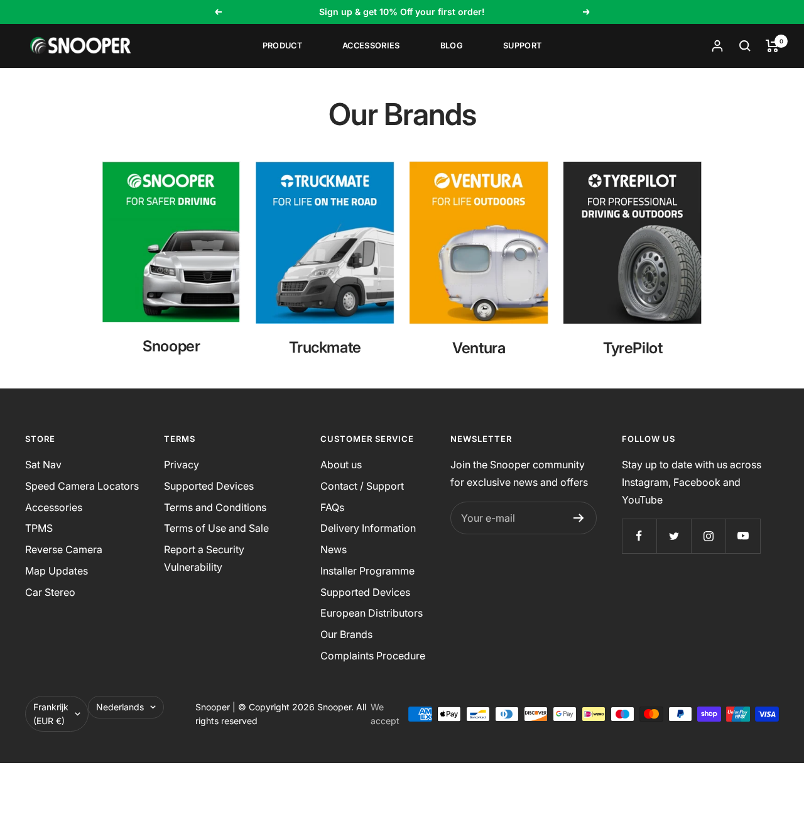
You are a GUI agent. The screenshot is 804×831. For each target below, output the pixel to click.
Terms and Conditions (215, 507)
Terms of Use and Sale (216, 528)
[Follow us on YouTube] (742, 536)
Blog (451, 45)
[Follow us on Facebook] (639, 536)
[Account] (717, 46)
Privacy (181, 464)
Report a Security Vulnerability (204, 558)
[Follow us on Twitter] (673, 536)
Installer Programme (367, 570)
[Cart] (772, 46)
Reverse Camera (63, 549)
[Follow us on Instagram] (708, 536)
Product (282, 45)
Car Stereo (50, 592)
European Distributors (371, 613)
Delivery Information (368, 528)
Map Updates (56, 570)
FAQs (332, 507)
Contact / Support (362, 486)
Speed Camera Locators (82, 486)
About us (341, 464)
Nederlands (120, 707)
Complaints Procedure (372, 655)
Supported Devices (209, 486)
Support (522, 45)
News (333, 549)
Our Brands (346, 634)
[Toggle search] (745, 46)
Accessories (371, 45)
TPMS (39, 528)
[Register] (578, 518)
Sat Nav (43, 464)
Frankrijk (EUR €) (50, 714)
